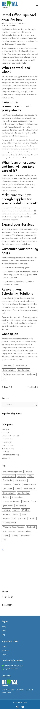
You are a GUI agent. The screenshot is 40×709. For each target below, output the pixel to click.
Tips (4, 378)
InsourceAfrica (21, 505)
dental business (21, 366)
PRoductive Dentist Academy (13, 374)
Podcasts (6, 449)
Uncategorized (8, 455)
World (4, 458)
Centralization (7, 366)
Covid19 (17, 484)
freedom (26, 501)
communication (21, 480)
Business (29, 471)
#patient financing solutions (12, 471)
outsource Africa (9, 518)
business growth (8, 476)
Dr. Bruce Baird (17, 497)
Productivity (31, 374)
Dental (18, 488)
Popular (32, 518)
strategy (5, 535)
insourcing (6, 510)
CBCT (4, 433)
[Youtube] (23, 707)
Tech (4, 452)
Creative (5, 439)
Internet (16, 510)
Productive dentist (9, 523)
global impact (7, 505)
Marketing (6, 514)
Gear (34, 501)
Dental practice (23, 370)
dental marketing (9, 370)
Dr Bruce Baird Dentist (11, 501)
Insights (13, 26)
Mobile (15, 514)
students (15, 535)
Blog (6, 26)
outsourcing (22, 518)
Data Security (7, 488)
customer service (29, 484)
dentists (5, 497)
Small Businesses (9, 531)
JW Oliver (25, 510)
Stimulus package (24, 531)
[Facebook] (17, 707)
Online (24, 514)
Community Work (9, 436)
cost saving (7, 484)
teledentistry (25, 535)
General (5, 442)
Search (36, 404)
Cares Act (21, 476)
